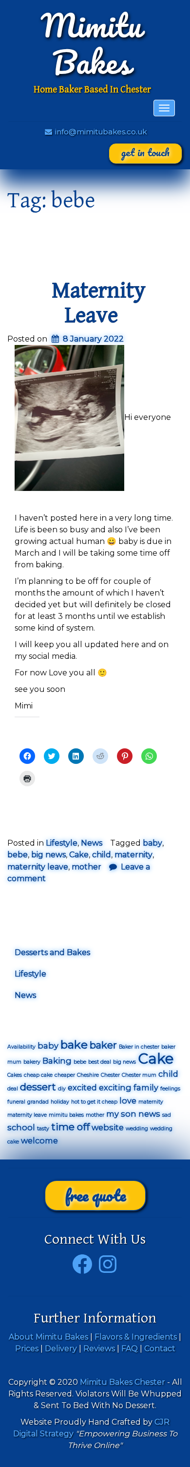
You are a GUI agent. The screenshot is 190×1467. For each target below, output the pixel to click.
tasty (43, 1128)
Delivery (61, 1348)
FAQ (129, 1348)
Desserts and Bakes (52, 952)
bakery (31, 1062)
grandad (38, 1102)
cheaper (65, 1075)
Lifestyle (61, 843)
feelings (170, 1089)
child (101, 854)
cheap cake (38, 1075)
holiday (60, 1102)
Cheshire (88, 1075)
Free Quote (95, 1195)
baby (152, 843)
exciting (115, 1087)
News (91, 843)
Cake (79, 854)
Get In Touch (145, 152)
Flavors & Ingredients (136, 1336)
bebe (17, 854)
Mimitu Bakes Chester (122, 1382)
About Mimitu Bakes (48, 1336)
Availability (21, 1047)
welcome (39, 1140)
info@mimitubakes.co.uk (99, 131)
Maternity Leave (99, 303)
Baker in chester (139, 1047)
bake (74, 1044)
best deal (99, 1062)
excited (82, 1087)
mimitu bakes (66, 1115)
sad (166, 1115)
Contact (159, 1348)
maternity (133, 854)
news (149, 1114)
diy (62, 1089)
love (127, 1100)
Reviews (99, 1348)
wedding (137, 1128)
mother (86, 866)
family (145, 1087)
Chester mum (139, 1075)
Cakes (14, 1075)
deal (12, 1089)
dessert (38, 1087)
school (21, 1127)
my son (121, 1114)
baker (103, 1045)
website (108, 1127)
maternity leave (37, 866)
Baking (57, 1061)
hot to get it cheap (94, 1102)
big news (48, 854)
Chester (110, 1075)
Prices (26, 1348)
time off (70, 1127)
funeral (16, 1102)
